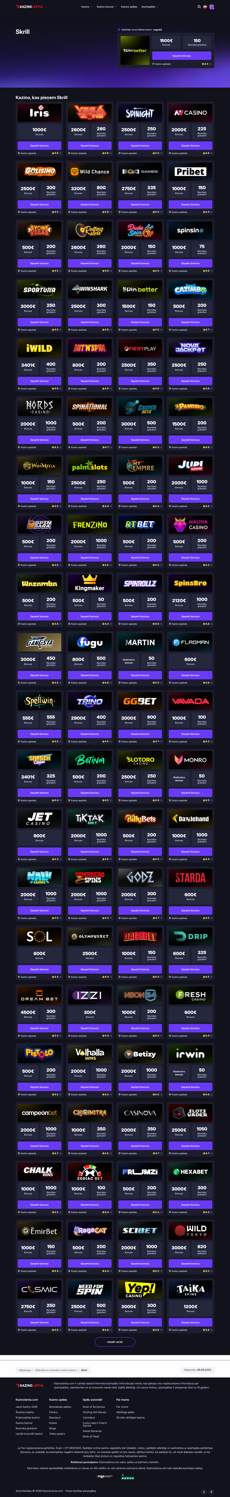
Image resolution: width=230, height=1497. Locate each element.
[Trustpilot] (127, 1476)
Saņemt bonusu (182, 55)
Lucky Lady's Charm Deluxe (95, 1424)
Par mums (122, 1407)
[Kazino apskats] (135, 50)
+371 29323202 (72, 1448)
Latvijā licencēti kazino (29, 1433)
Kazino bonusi (105, 6)
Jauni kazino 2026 (26, 1407)
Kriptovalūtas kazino (28, 1417)
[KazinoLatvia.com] (29, 6)
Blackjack (55, 1417)
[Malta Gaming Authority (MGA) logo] (104, 1476)
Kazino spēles (129, 6)
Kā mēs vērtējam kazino (130, 1417)
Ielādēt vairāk (115, 1341)
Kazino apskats (163, 64)
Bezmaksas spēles (60, 1407)
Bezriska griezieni (26, 1428)
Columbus (89, 1417)
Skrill (84, 1370)
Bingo (52, 1428)
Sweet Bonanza (92, 1431)
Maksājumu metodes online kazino (56, 1370)
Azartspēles (148, 6)
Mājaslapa (25, 1370)
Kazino (85, 6)
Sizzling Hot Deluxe (94, 1412)
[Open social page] (204, 1492)
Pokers (53, 1412)
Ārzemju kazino (25, 1412)
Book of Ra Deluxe (94, 1407)
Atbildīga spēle (125, 1412)
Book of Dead (91, 1436)
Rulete (53, 1423)
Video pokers (57, 1433)
